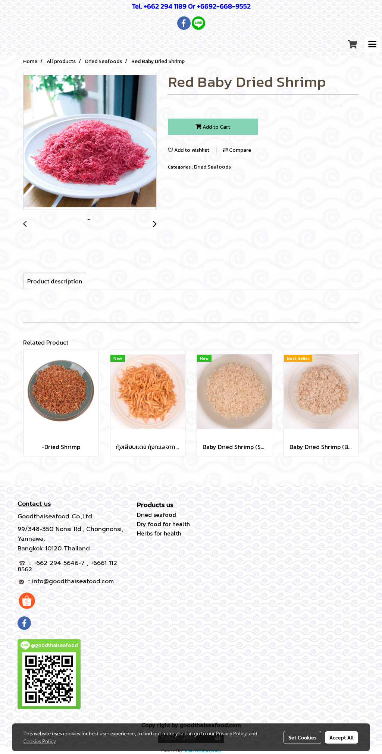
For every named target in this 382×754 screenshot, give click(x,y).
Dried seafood (156, 514)
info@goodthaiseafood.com (73, 581)
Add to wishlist (191, 150)
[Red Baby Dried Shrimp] (90, 141)
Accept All (341, 737)
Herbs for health (159, 533)
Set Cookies (302, 737)
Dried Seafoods (212, 167)
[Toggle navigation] (372, 45)
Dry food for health (163, 523)
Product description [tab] (54, 281)
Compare (239, 150)
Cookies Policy (40, 741)
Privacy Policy (231, 733)
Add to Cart (215, 127)
